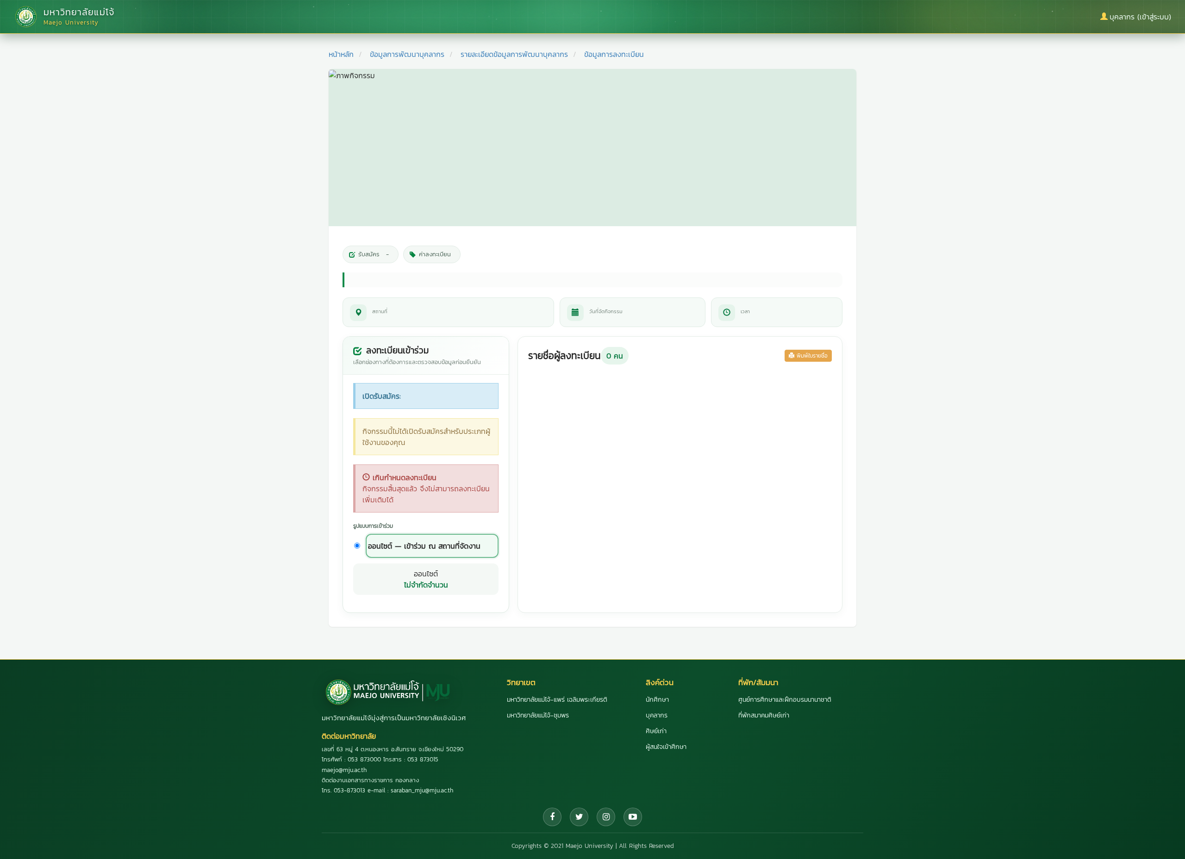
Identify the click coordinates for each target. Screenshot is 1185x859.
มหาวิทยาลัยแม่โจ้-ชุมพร (538, 715)
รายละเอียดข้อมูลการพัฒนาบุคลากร (514, 54)
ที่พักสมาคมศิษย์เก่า (763, 715)
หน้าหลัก (341, 54)
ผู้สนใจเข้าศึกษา (666, 747)
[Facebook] (552, 817)
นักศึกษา (657, 700)
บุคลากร (656, 715)
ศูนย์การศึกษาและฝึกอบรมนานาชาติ (784, 700)
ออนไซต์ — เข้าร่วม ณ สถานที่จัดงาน (424, 545)
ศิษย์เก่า (656, 731)
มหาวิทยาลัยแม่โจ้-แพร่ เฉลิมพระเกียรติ (557, 700)
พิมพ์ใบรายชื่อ (811, 356)
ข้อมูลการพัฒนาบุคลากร (407, 54)
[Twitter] (579, 817)
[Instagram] (606, 817)
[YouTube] (633, 817)
